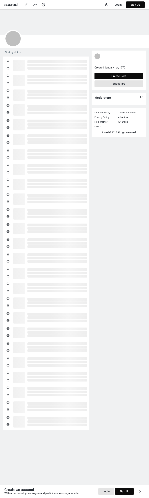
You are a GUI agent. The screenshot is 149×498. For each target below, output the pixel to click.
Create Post (118, 76)
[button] (19, 65)
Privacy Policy (101, 117)
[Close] (140, 491)
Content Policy (102, 112)
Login (106, 491)
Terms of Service (127, 112)
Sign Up (135, 4)
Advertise (123, 117)
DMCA (97, 126)
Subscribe (118, 83)
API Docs (123, 121)
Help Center (100, 121)
